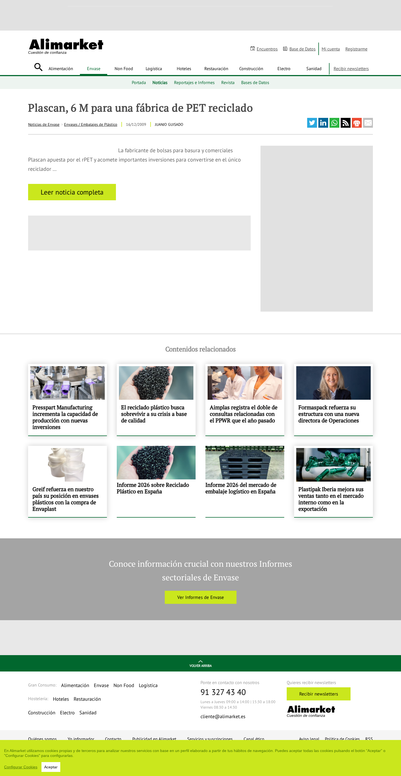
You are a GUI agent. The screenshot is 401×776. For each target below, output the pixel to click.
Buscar (38, 67)
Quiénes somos (42, 739)
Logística (154, 68)
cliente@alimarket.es (223, 716)
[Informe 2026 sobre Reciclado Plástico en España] (156, 481)
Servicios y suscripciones (210, 739)
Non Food (124, 68)
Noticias (159, 82)
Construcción (251, 68)
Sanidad (314, 68)
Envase (93, 68)
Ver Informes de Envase (200, 597)
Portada (139, 82)
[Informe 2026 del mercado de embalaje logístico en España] (244, 481)
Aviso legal (309, 739)
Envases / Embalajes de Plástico (90, 124)
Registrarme (356, 49)
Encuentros (267, 49)
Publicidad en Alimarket (154, 739)
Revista (228, 82)
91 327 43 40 (223, 692)
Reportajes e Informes (194, 82)
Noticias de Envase (43, 124)
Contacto (113, 739)
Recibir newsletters (351, 68)
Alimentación (61, 68)
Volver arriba (201, 666)
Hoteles (184, 68)
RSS (369, 739)
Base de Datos (302, 49)
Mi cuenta (331, 49)
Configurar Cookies (20, 767)
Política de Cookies (342, 739)
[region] (200, 758)
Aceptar (51, 767)
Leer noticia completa (72, 192)
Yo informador (81, 739)
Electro (284, 68)
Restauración (216, 68)
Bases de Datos (255, 82)
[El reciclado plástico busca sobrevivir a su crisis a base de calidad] (156, 399)
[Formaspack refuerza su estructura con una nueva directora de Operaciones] (333, 399)
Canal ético (254, 739)
